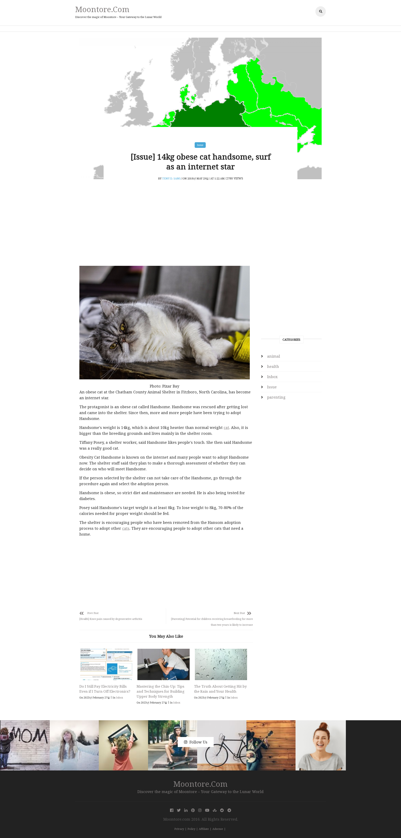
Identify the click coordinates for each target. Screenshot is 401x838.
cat (226, 427)
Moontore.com (102, 9)
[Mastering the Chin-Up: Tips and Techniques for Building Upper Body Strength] (163, 664)
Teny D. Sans (171, 178)
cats (125, 528)
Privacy (179, 829)
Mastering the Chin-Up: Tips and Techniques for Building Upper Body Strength (160, 691)
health (273, 366)
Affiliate (204, 829)
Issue (200, 145)
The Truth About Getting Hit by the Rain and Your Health (220, 689)
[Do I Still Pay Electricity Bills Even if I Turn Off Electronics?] (106, 664)
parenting (276, 397)
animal (273, 356)
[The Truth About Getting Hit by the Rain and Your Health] (221, 664)
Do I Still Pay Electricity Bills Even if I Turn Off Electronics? (104, 689)
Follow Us (198, 742)
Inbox (119, 697)
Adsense (217, 829)
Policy (191, 829)
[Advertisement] (166, 231)
